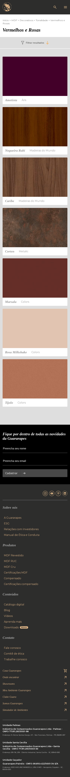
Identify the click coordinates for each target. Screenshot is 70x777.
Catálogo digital (14, 604)
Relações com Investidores (21, 529)
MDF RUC (10, 561)
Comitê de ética (14, 653)
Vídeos (8, 616)
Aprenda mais (13, 621)
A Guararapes (12, 517)
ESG (6, 523)
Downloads (15, 627)
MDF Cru (10, 566)
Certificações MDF (16, 572)
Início (6, 20)
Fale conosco (12, 647)
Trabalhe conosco (15, 659)
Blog (7, 610)
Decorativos (26, 20)
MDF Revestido (14, 555)
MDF (14, 20)
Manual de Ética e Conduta (21, 534)
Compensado (12, 578)
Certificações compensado (21, 584)
